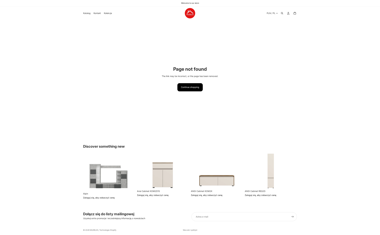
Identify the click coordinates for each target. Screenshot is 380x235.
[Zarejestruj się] (292, 217)
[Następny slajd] (130, 172)
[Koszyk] (295, 13)
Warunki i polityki (190, 230)
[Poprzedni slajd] (87, 172)
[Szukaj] (282, 13)
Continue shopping (190, 87)
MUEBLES (94, 230)
